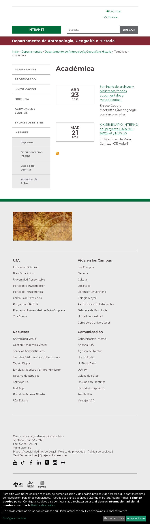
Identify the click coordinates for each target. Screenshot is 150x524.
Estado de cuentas (27, 167)
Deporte (83, 273)
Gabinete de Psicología (92, 310)
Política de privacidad (71, 451)
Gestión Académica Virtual (30, 345)
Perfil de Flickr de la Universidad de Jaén (63, 462)
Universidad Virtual (25, 339)
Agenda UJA (86, 345)
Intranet (36, 29)
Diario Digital (86, 357)
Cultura (82, 279)
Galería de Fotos (88, 375)
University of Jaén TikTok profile (22, 462)
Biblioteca (84, 285)
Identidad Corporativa (91, 388)
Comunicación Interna (92, 339)
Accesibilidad (30, 451)
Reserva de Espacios (26, 375)
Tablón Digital (21, 363)
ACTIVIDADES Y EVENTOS (25, 110)
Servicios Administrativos (28, 351)
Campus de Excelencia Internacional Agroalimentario (30, 484)
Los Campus (86, 267)
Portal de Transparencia (28, 291)
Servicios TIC (21, 382)
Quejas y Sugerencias (53, 455)
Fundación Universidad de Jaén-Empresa (39, 310)
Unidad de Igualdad (90, 316)
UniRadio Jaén (87, 363)
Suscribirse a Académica (57, 153)
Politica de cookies (43, 505)
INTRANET (22, 132)
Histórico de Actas (29, 181)
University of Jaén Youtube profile (15, 462)
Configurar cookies (14, 518)
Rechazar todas (114, 518)
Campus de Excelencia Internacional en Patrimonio (18, 484)
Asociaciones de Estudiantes (96, 304)
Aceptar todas (136, 518)
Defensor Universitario (92, 291)
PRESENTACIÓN (25, 69)
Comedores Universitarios (94, 322)
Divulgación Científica (91, 382)
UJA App (18, 388)
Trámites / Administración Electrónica (36, 357)
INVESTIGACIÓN (25, 89)
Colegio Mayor (87, 298)
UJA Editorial (21, 400)
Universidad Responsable (29, 279)
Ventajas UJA (86, 400)
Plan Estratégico (23, 273)
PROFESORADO (25, 79)
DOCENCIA (22, 99)
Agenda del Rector (90, 351)
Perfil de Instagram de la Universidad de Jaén (55, 462)
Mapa (16, 451)
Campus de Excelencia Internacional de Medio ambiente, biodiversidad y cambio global (42, 484)
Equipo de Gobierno (25, 267)
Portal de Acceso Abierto (29, 394)
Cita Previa (20, 316)
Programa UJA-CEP (25, 304)
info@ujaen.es (22, 447)
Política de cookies (99, 451)
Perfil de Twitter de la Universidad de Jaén (47, 462)
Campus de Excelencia (27, 298)
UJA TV (82, 369)
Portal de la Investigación (29, 285)
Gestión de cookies (25, 455)
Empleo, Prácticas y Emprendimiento (37, 369)
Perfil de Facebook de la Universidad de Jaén (31, 462)
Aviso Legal (48, 451)
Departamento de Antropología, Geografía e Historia (63, 41)
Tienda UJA (85, 394)
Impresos (27, 142)
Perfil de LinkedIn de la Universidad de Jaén (39, 462)
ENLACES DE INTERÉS (29, 122)
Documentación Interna (32, 154)
